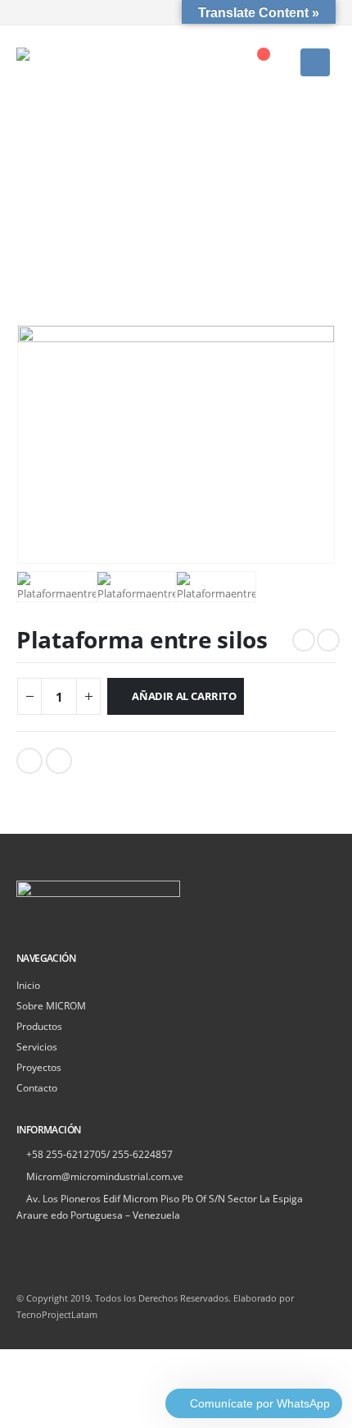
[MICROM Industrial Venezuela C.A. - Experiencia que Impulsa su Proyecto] (57, 62)
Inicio (28, 984)
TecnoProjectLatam (56, 1314)
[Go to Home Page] (22, 181)
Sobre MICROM (51, 1005)
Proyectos (38, 1066)
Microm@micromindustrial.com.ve (104, 1176)
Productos (39, 1025)
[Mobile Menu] (315, 62)
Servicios (36, 1046)
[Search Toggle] (227, 62)
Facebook (29, 761)
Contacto (36, 1087)
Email (59, 761)
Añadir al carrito (184, 696)
